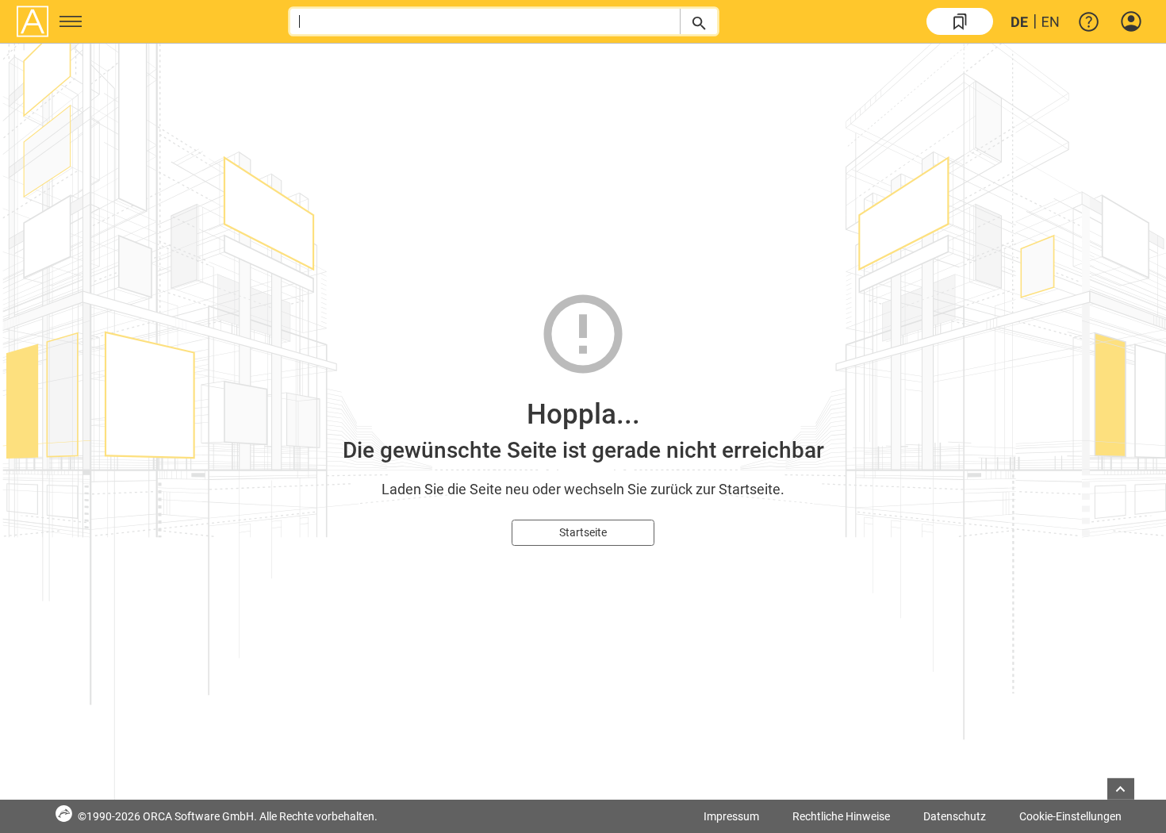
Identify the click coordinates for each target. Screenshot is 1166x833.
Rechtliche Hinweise (841, 816)
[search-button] (698, 21)
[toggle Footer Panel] (1120, 789)
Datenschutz (954, 816)
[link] (959, 21)
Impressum (731, 816)
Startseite (583, 532)
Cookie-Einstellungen (1070, 816)
